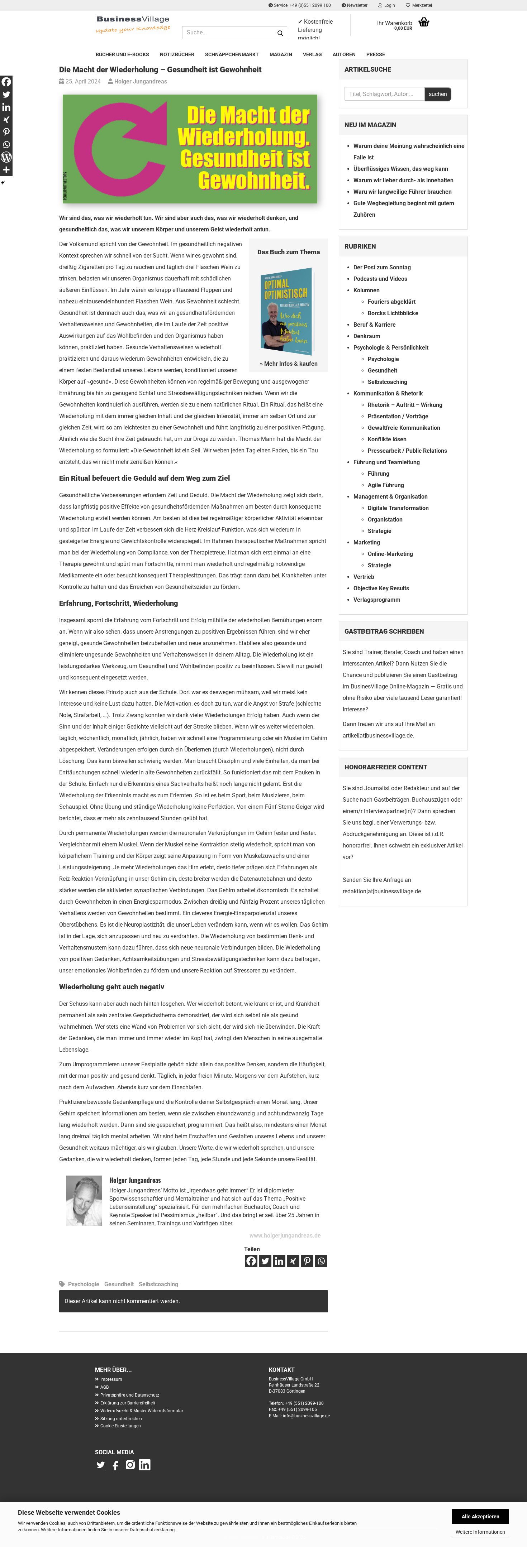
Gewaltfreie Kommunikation (404, 427)
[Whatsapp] (321, 1261)
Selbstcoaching (158, 1284)
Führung (378, 473)
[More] (6, 169)
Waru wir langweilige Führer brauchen (402, 191)
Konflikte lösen (387, 439)
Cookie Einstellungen (120, 1425)
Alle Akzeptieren (480, 1516)
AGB (104, 1387)
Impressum (111, 1379)
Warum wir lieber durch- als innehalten (403, 180)
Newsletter (356, 5)
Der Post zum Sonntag (382, 267)
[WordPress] (6, 157)
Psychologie (83, 1284)
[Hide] (3, 183)
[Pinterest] (307, 1261)
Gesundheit (119, 1284)
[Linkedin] (279, 1261)
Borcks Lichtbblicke (393, 313)
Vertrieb (363, 576)
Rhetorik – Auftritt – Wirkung (405, 405)
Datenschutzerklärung (152, 1529)
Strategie (379, 531)
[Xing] (293, 1261)
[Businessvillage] (133, 24)
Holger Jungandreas (140, 81)
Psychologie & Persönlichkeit (390, 347)
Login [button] (388, 5)
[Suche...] (280, 33)
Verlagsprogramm (376, 599)
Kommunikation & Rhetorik (388, 393)
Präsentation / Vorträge (398, 416)
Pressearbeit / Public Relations (407, 450)
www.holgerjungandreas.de (285, 1235)
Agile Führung (386, 485)
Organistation (385, 519)
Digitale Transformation (398, 508)
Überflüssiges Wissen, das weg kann (400, 168)
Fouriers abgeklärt (392, 301)
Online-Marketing (390, 554)
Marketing (366, 542)
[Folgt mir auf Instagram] (130, 1468)
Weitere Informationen (480, 1532)
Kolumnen (366, 290)
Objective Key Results (381, 588)
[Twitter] (265, 1261)
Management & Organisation (390, 496)
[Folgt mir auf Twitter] (102, 1468)
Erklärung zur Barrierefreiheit (127, 1403)
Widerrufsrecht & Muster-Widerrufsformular (141, 1410)
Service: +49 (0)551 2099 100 (302, 5)
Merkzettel (421, 5)
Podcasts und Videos (380, 278)
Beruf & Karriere (374, 324)
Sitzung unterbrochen (121, 1418)
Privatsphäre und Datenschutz (129, 1395)
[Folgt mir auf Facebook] (116, 1468)
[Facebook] (251, 1261)
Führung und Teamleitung (386, 462)
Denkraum (366, 336)
